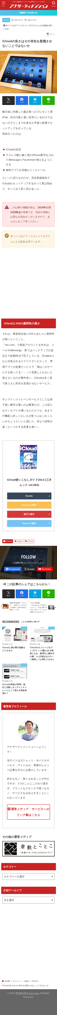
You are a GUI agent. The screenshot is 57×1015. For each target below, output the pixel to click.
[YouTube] (45, 569)
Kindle (29, 496)
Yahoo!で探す (29, 523)
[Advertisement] (28, 938)
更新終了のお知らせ (28, 13)
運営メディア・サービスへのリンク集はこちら (30, 811)
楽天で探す (29, 514)
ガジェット (17, 981)
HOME (7, 981)
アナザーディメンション (27, 993)
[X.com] (29, 569)
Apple (19, 541)
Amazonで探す (29, 505)
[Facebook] (13, 569)
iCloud (6, 20)
